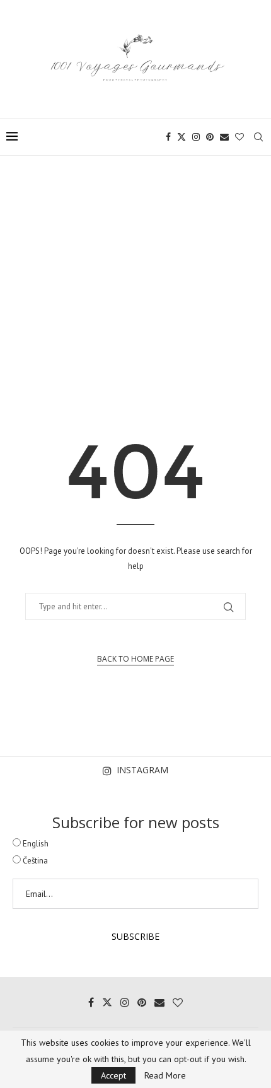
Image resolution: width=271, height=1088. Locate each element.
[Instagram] (196, 137)
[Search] (258, 137)
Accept (113, 1075)
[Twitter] (181, 137)
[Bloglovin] (239, 137)
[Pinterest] (210, 137)
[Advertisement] (135, 271)
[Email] (224, 137)
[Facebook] (168, 137)
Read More (165, 1075)
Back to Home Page (135, 658)
